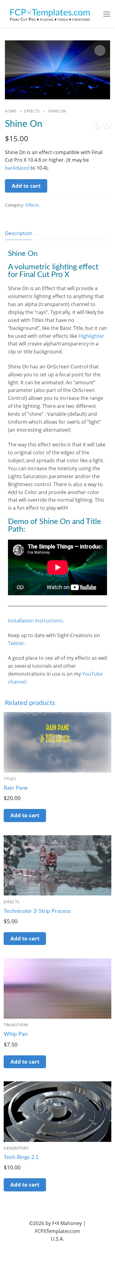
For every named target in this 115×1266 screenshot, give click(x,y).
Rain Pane (16, 788)
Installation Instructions (35, 620)
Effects (32, 111)
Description (18, 233)
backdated (17, 167)
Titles (10, 779)
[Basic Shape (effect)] (96, 126)
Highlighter (91, 336)
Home (11, 111)
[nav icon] (106, 13)
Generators (16, 1148)
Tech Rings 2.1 (21, 1157)
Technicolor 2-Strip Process (37, 911)
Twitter (16, 643)
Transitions (16, 1025)
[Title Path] (107, 126)
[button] (99, 50)
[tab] (18, 233)
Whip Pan (16, 1034)
